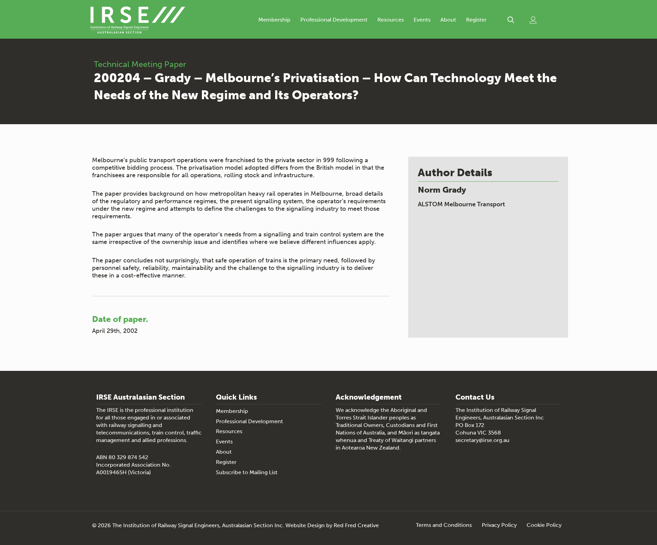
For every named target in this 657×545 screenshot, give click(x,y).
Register (476, 19)
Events (422, 19)
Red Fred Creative (356, 525)
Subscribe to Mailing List (247, 472)
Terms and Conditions (444, 525)
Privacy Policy (499, 525)
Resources (390, 19)
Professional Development (334, 19)
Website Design (305, 525)
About (448, 19)
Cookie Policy (544, 525)
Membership (274, 19)
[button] (511, 20)
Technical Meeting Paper (140, 64)
